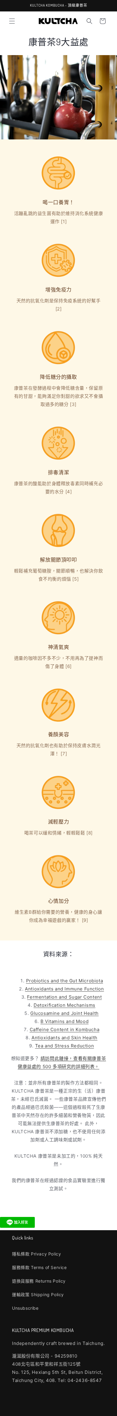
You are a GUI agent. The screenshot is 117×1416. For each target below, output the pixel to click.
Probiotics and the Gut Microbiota (64, 981)
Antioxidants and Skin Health (65, 1037)
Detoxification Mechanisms (64, 1005)
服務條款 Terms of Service (39, 1267)
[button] (12, 21)
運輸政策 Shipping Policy (38, 1294)
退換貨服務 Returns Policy (39, 1280)
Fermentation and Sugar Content (64, 997)
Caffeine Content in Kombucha (65, 1029)
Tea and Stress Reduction (64, 1046)
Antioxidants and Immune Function (64, 989)
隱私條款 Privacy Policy (36, 1253)
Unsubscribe (25, 1308)
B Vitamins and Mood (64, 1021)
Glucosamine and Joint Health (64, 1013)
